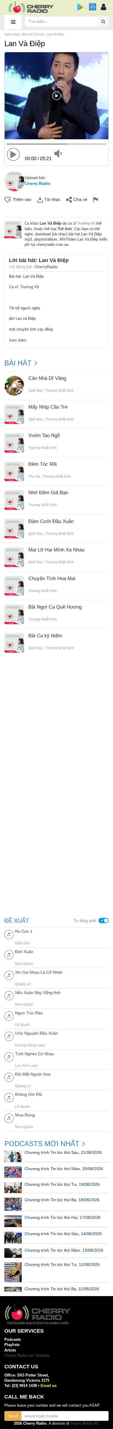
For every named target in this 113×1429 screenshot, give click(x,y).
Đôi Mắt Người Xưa (32, 1074)
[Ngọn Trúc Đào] (9, 1016)
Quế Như (35, 391)
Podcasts (12, 1339)
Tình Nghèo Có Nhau (34, 1053)
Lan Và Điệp (55, 34)
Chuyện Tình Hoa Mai (51, 578)
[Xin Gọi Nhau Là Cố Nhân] (9, 975)
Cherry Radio (37, 183)
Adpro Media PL (84, 1423)
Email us (49, 1385)
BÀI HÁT (18, 363)
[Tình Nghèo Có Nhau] (9, 1056)
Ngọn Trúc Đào (29, 1013)
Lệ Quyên (22, 1025)
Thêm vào (22, 199)
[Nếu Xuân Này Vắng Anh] (9, 995)
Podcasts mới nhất (41, 1143)
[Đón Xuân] (9, 954)
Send (13, 1416)
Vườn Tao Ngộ (44, 435)
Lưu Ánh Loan (26, 1066)
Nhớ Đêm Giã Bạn (48, 492)
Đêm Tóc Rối (42, 464)
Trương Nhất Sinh (59, 391)
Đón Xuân (24, 951)
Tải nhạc (52, 199)
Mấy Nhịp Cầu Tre (48, 407)
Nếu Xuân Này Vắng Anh (38, 992)
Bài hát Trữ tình (33, 34)
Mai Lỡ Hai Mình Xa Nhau (56, 550)
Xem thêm (17, 340)
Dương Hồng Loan (30, 1045)
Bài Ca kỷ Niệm (45, 635)
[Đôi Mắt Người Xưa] (9, 1077)
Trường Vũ (86, 223)
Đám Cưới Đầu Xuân (51, 521)
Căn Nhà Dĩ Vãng (47, 378)
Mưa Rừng (25, 1115)
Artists (10, 1350)
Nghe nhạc (12, 34)
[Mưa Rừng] (9, 1118)
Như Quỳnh (24, 964)
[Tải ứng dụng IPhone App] (92, 6)
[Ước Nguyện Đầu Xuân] (9, 1036)
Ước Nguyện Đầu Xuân (36, 1033)
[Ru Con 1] (9, 934)
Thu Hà (34, 476)
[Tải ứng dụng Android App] (80, 6)
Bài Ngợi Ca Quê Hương (55, 607)
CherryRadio (46, 266)
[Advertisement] (56, 727)
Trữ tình (65, 229)
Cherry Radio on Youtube (27, 1355)
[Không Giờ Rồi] (9, 1097)
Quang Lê (23, 984)
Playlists (12, 1345)
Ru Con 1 (23, 931)
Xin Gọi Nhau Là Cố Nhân (39, 972)
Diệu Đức (22, 943)
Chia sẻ (80, 199)
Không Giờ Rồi (28, 1094)
